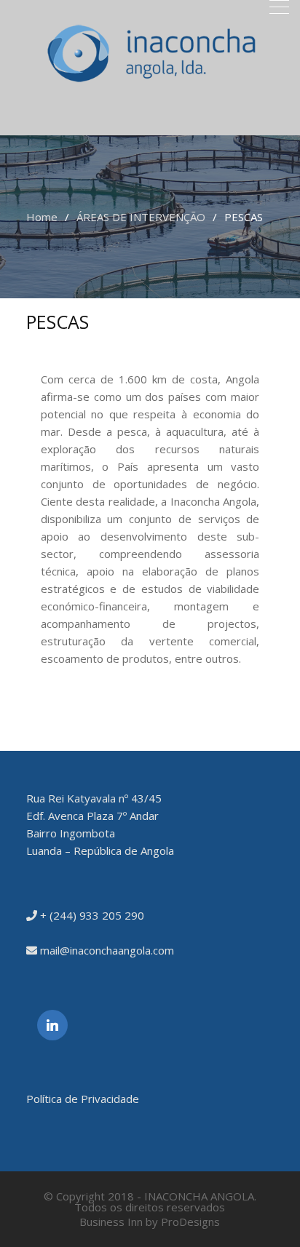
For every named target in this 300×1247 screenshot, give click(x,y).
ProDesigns (190, 1221)
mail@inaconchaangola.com (105, 950)
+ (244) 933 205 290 (90, 915)
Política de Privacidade (82, 1098)
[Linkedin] (52, 1025)
